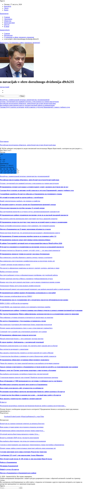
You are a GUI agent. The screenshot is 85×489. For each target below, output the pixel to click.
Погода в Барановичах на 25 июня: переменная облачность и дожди (25, 229)
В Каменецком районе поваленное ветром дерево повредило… (22, 430)
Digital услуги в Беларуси (9, 469)
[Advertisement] (42, 124)
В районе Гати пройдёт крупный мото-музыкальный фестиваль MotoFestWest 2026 (31, 243)
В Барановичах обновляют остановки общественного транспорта (24, 360)
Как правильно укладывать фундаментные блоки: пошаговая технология (26, 324)
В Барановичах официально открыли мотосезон (18, 335)
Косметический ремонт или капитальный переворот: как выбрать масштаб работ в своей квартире (35, 289)
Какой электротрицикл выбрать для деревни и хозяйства (20, 201)
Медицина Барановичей (9, 466)
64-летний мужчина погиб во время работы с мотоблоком (21, 197)
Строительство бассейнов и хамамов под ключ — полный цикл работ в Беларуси (30, 395)
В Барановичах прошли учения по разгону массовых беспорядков (25, 254)
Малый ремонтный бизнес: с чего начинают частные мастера (21, 339)
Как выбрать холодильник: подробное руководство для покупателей (24, 374)
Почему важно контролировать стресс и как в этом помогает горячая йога (26, 328)
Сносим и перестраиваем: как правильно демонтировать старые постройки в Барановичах (32, 445)
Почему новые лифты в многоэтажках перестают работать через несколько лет (28, 448)
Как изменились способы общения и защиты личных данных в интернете (26, 257)
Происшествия (9, 23)
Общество (7, 21)
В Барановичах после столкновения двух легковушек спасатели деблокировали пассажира (34, 300)
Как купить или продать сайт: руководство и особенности (21, 388)
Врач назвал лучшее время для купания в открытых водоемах (22, 427)
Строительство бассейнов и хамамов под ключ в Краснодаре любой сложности (28, 356)
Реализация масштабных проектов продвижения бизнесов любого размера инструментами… (33, 406)
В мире (6, 26)
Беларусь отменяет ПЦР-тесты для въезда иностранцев (19, 438)
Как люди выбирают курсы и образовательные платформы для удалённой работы (29, 275)
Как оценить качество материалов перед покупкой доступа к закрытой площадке (28, 219)
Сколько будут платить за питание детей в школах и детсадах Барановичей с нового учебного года (35, 107)
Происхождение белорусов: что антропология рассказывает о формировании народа (30, 233)
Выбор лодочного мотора (9, 271)
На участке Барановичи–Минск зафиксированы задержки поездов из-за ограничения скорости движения (39, 314)
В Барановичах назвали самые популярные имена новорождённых (25, 240)
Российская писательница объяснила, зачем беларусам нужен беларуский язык (28, 103)
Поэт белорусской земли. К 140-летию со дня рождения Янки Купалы (26, 459)
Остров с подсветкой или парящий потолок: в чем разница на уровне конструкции (29, 101)
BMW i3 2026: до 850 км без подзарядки (14, 303)
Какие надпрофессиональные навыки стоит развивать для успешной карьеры (27, 226)
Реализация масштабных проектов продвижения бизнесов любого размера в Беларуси (32, 391)
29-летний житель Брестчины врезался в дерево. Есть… (19, 434)
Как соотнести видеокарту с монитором (14, 349)
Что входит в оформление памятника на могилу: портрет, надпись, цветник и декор (29, 268)
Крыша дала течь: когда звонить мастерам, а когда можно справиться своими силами (30, 282)
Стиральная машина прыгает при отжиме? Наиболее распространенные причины (29, 377)
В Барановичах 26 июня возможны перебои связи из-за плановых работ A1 (28, 236)
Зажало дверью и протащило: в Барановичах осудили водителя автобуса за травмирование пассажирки (39, 367)
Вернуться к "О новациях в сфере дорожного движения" (20, 42)
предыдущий (4, 87)
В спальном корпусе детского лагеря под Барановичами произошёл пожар (28, 204)
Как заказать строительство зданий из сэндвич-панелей (20, 399)
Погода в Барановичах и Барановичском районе (18, 473)
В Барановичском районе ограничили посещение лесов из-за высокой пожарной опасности (34, 215)
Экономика (8, 19)
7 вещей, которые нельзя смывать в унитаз (15, 264)
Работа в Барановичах (8, 462)
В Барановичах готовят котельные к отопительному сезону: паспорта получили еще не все (34, 187)
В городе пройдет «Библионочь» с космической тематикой (22, 342)
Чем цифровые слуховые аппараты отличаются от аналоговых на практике (26, 317)
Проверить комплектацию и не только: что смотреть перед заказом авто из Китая (28, 346)
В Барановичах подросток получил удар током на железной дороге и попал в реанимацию (33, 222)
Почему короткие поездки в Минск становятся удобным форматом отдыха (26, 279)
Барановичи (4, 13)
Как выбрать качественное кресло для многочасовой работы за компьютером (27, 105)
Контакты (7, 6)
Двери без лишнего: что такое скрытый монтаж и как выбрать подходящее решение (29, 363)
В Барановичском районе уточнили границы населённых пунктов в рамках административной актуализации (41, 310)
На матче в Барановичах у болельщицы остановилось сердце (23, 321)
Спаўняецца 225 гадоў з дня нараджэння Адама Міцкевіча (22, 455)
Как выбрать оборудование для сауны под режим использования (23, 441)
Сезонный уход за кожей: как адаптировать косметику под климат (23, 331)
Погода (6, 24)
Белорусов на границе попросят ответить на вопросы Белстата (22, 423)
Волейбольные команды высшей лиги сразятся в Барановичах (23, 384)
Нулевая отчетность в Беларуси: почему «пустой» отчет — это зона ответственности (30, 250)
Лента (6, 8)
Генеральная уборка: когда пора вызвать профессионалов (20, 286)
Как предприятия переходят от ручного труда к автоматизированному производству (30, 211)
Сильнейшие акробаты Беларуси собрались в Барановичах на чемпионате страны (31, 194)
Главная (7, 17)
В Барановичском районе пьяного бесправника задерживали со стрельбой (28, 293)
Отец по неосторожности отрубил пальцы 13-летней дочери (22, 208)
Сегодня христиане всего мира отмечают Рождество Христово (23, 452)
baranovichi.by (5, 30)
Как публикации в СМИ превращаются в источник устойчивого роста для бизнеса (31, 381)
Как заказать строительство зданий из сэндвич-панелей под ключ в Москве (26, 353)
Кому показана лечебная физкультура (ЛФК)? (16, 296)
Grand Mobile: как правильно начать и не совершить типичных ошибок (25, 307)
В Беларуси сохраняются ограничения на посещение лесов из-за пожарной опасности (32, 247)
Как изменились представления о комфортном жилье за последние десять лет (27, 261)
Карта (6, 10)
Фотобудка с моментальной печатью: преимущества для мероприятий (24, 100)
